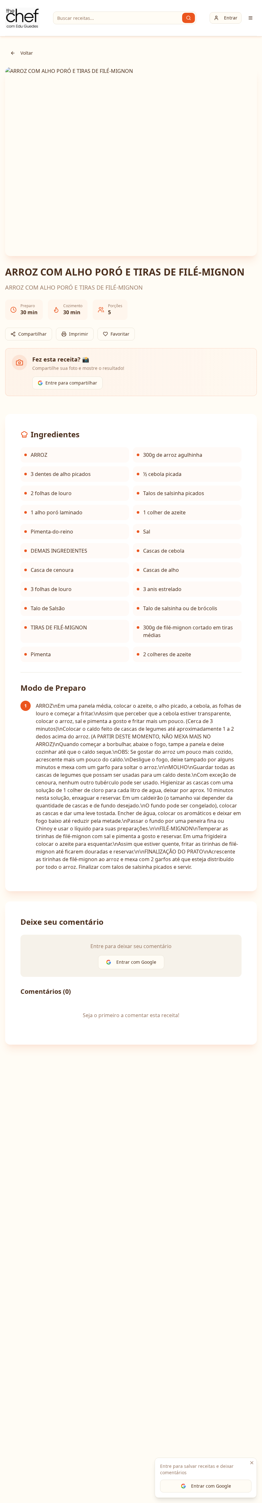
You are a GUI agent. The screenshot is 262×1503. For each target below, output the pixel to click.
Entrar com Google (211, 1486)
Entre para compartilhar (71, 383)
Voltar (26, 53)
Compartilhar (32, 334)
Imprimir (78, 334)
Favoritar (120, 334)
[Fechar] (251, 1462)
